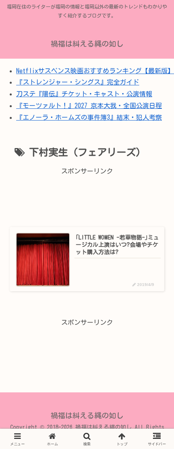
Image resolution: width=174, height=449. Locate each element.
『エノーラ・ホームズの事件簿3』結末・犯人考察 (89, 117)
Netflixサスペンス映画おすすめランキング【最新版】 (95, 71)
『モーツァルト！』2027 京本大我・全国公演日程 (89, 105)
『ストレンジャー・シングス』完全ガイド (77, 82)
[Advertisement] (87, 196)
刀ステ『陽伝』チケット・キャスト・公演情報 (84, 94)
